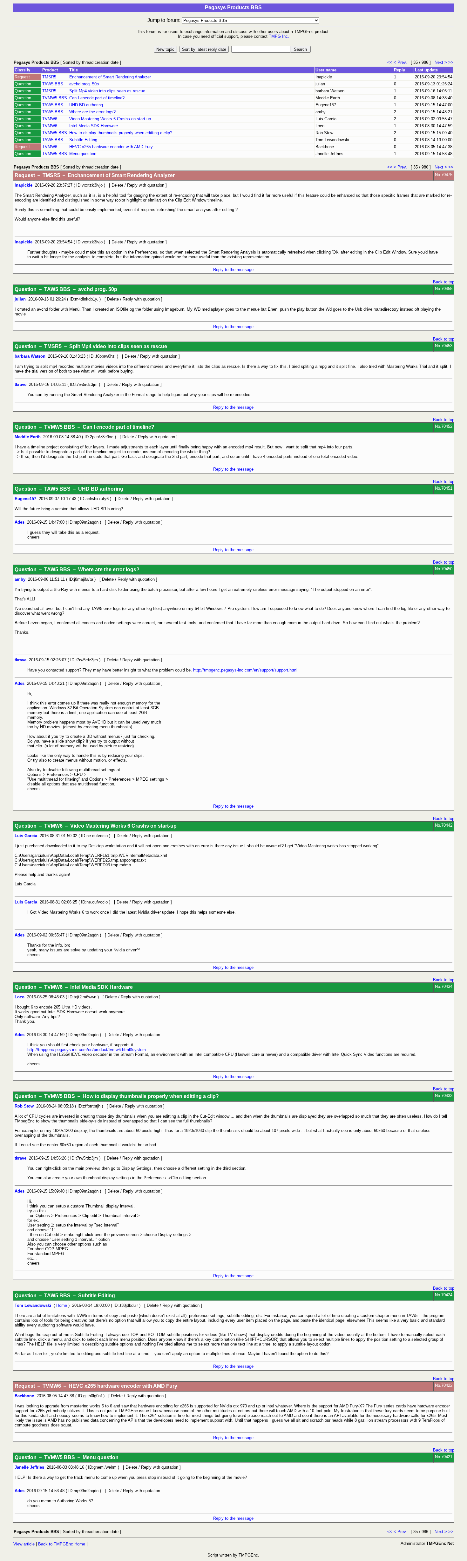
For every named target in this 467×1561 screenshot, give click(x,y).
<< (390, 62)
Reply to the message (233, 269)
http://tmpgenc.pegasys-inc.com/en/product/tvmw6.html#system (86, 1049)
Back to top (443, 282)
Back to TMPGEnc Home (61, 1544)
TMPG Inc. (279, 36)
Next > (441, 62)
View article (24, 1544)
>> (450, 62)
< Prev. (401, 62)
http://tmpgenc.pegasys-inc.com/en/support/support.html (245, 670)
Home (61, 1305)
